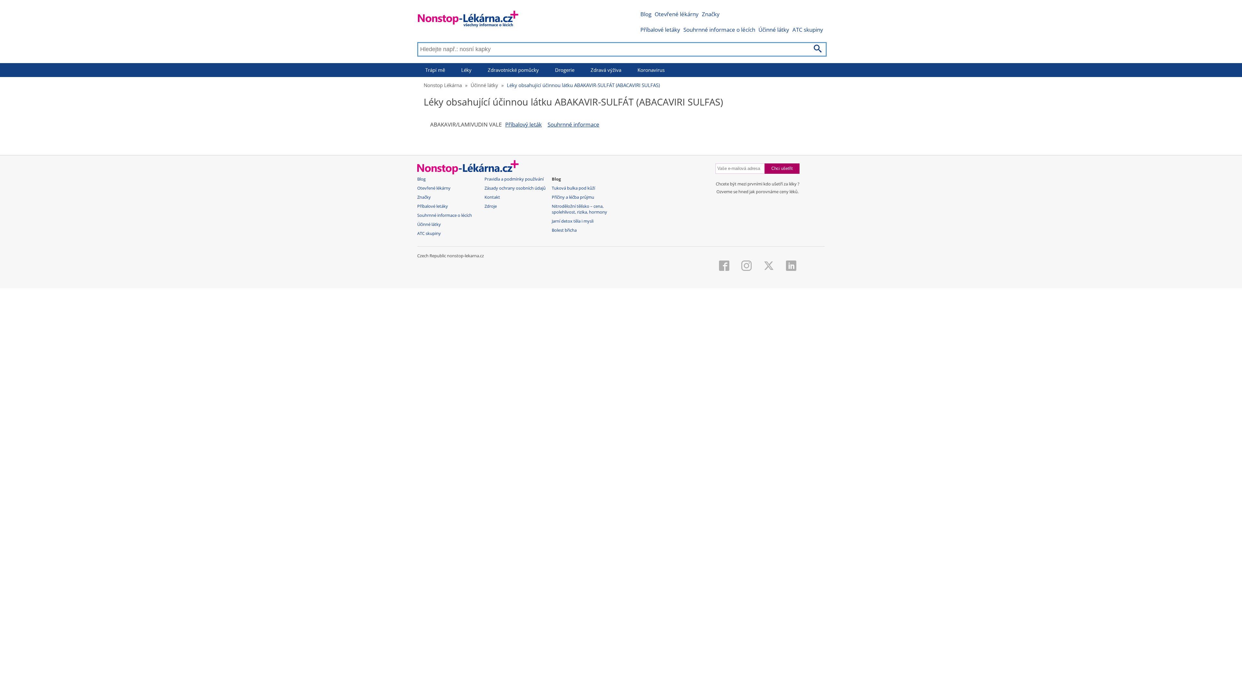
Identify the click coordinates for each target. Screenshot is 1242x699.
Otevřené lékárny (677, 14)
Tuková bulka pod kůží (573, 188)
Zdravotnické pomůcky (513, 70)
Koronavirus (651, 70)
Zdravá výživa (606, 70)
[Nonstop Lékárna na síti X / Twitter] (768, 266)
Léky (466, 70)
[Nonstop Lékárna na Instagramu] (746, 266)
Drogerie (564, 70)
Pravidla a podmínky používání (514, 179)
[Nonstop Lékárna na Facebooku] (724, 266)
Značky (711, 14)
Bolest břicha (564, 230)
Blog (645, 14)
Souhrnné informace (573, 124)
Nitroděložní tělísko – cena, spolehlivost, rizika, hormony (579, 209)
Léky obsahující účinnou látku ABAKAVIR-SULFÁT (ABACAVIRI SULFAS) (583, 85)
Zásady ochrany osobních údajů (515, 188)
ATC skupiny (807, 29)
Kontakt (492, 197)
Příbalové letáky (660, 29)
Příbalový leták (523, 124)
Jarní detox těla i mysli (573, 221)
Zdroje (491, 206)
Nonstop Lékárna (443, 85)
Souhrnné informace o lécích (719, 29)
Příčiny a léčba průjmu (573, 197)
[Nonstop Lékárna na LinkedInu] (791, 266)
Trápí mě (435, 70)
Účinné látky (773, 29)
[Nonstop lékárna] (468, 20)
